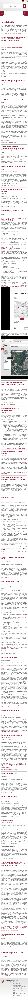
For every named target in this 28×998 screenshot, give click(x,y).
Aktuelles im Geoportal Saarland (9, 731)
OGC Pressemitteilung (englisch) (9, 769)
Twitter (18, 995)
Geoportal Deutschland (7, 927)
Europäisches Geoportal (20, 926)
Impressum (17, 982)
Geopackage (23, 463)
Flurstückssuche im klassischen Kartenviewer (14, 446)
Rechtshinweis (17, 985)
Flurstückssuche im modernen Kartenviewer (14, 448)
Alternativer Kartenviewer (15, 858)
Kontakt (15, 980)
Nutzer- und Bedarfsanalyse (8, 142)
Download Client (13, 843)
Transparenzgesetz (19, 987)
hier (4, 490)
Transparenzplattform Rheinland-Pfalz (14, 929)
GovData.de (7, 767)
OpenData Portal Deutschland (15, 928)
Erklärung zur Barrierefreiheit (18, 989)
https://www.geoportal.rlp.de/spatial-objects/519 (14, 286)
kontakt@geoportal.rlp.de (17, 33)
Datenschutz (17, 983)
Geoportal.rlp (11, 764)
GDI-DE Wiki (4, 404)
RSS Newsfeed (21, 993)
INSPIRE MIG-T (12, 404)
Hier (23, 961)
